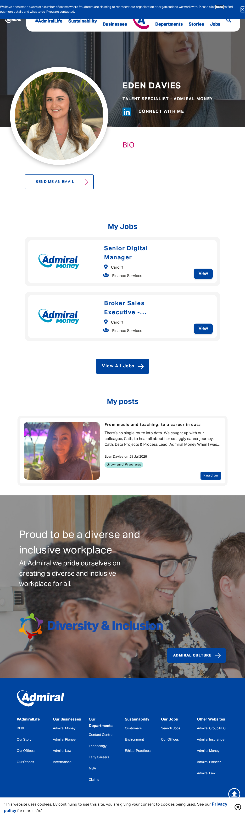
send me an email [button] (55, 182)
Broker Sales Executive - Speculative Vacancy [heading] (137, 309)
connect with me (161, 111)
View (203, 273)
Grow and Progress (123, 464)
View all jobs (118, 366)
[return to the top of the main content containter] (234, 794)
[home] (40, 699)
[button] (237, 808)
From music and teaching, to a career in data (153, 425)
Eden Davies (151, 86)
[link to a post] (62, 451)
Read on (210, 475)
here (219, 7)
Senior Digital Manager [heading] (126, 253)
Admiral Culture (192, 655)
